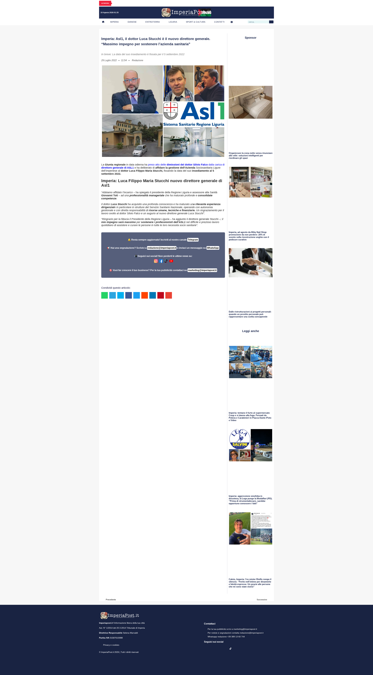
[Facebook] (246, 12)
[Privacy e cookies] (100, 643)
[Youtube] (258, 12)
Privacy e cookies (111, 645)
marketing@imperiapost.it (202, 270)
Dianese (132, 22)
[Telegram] (263, 12)
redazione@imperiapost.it (162, 248)
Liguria (173, 22)
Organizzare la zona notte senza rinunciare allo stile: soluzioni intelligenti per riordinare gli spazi (250, 155)
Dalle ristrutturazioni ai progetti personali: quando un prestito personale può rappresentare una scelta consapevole (250, 314)
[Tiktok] (269, 12)
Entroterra (152, 22)
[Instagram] (252, 12)
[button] (104, 295)
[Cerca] (271, 21)
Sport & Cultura (195, 22)
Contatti (219, 22)
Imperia (114, 22)
